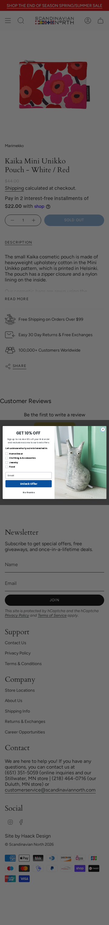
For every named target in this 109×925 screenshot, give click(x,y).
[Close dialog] (103, 429)
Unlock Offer (28, 483)
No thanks (28, 492)
